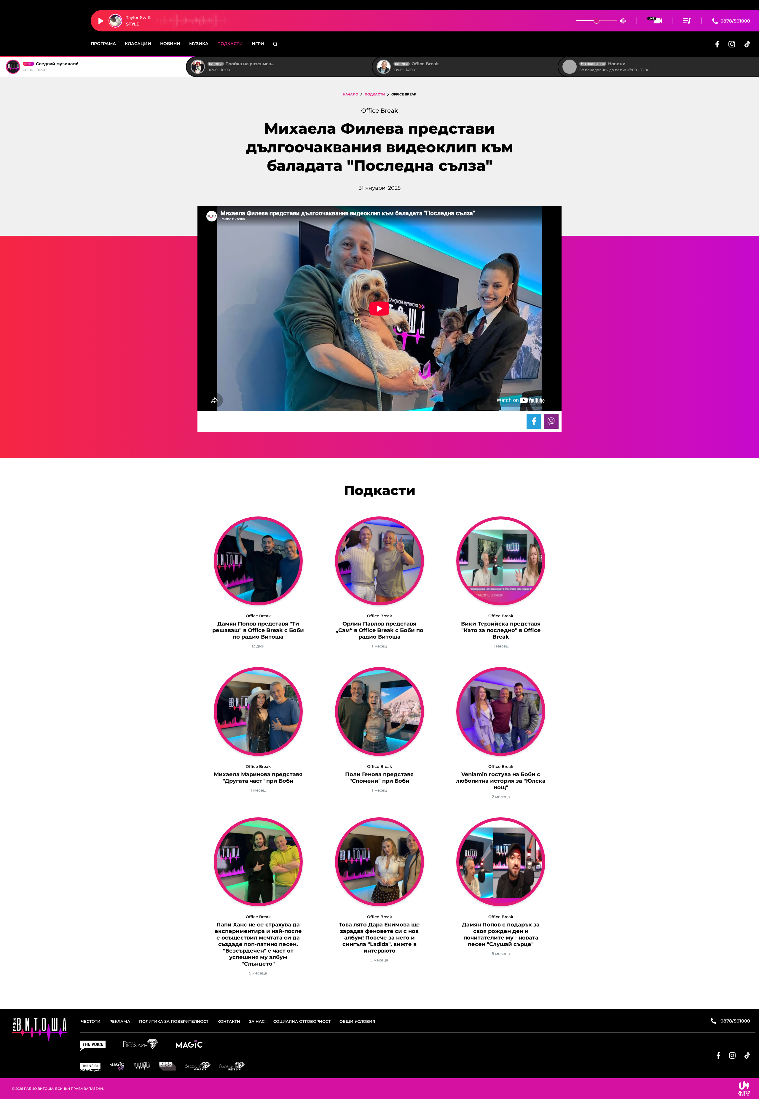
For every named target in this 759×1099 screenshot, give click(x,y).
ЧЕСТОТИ (91, 1021)
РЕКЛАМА (119, 1021)
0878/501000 (734, 21)
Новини (170, 43)
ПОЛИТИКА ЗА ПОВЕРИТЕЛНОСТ (173, 1021)
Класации (138, 43)
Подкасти (230, 43)
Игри (258, 43)
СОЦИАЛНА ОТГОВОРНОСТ (302, 1021)
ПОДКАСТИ (375, 94)
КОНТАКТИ (228, 1021)
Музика (198, 43)
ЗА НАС (256, 1021)
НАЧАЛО (350, 94)
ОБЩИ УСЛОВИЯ (357, 1021)
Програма (103, 43)
